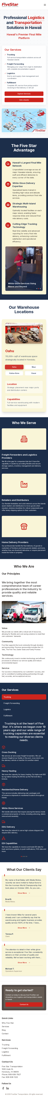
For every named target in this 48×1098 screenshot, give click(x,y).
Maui (34, 367)
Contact (5, 1033)
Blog (4, 1030)
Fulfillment (8, 716)
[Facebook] (3, 1088)
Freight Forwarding (12, 703)
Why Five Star (8, 1023)
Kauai (33, 373)
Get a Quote (24, 100)
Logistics (7, 709)
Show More (22, 893)
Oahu (14, 367)
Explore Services (24, 94)
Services (5, 1026)
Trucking (7, 697)
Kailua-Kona (14, 373)
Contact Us (24, 1004)
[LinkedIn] (7, 1088)
